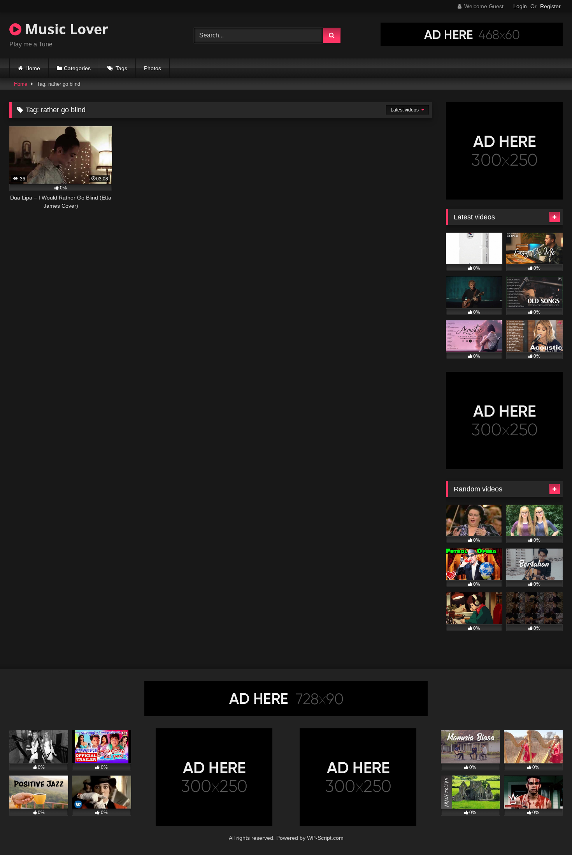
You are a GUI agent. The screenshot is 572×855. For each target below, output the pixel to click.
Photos (152, 68)
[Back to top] (547, 831)
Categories (77, 68)
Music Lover (64, 29)
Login (520, 6)
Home (32, 68)
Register (550, 6)
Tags (121, 68)
